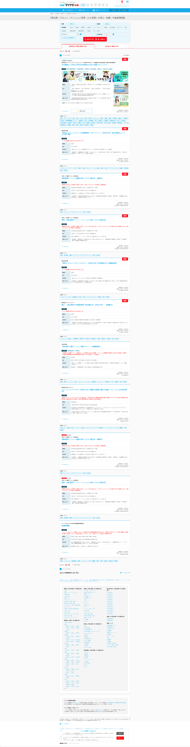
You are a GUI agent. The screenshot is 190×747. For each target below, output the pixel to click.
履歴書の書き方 (111, 627)
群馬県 (77, 633)
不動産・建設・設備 (89, 614)
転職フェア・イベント (113, 728)
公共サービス (67, 610)
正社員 (74, 122)
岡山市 (67, 672)
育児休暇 (93, 122)
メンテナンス (63, 168)
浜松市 (72, 657)
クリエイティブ (68, 606)
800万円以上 (110, 601)
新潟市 (67, 646)
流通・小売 (87, 605)
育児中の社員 (99, 122)
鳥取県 (67, 669)
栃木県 (72, 633)
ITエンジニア (67, 599)
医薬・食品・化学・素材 (70, 603)
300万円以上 (110, 592)
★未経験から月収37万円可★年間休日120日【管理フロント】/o (84, 65)
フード (86, 606)
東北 (92, 4)
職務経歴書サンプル (112, 625)
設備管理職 (65, 526)
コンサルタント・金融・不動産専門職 (72, 605)
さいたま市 (73, 639)
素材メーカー (87, 594)
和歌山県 (78, 662)
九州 (103, 5)
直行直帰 (126, 168)
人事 (75, 381)
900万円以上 (110, 603)
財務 (83, 427)
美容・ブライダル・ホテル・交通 (71, 614)
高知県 (67, 677)
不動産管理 (75, 338)
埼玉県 (91, 125)
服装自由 (126, 118)
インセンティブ (74, 212)
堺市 (77, 664)
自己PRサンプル (111, 628)
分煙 (85, 120)
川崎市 (72, 641)
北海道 (88, 4)
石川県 (72, 650)
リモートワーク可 (88, 633)
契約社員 (86, 654)
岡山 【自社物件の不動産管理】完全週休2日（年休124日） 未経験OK (87, 305)
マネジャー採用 (88, 647)
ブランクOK (125, 122)
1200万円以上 (110, 608)
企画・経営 (67, 596)
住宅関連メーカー (88, 596)
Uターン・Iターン (111, 636)
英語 (101, 118)
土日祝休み (123, 120)
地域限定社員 (63, 125)
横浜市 (67, 641)
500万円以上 (110, 595)
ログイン (121, 3)
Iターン (75, 120)
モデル (81, 118)
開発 (69, 427)
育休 (96, 120)
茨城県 (67, 633)
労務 (83, 168)
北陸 (107, 4)
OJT (112, 381)
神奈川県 (86, 125)
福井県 (77, 650)
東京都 (81, 125)
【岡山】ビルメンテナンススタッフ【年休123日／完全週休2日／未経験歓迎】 (89, 263)
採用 (86, 118)
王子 (65, 118)
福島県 (77, 627)
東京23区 (78, 639)
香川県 (72, 676)
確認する (120, 738)
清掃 (65, 381)
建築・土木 (67, 598)
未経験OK (87, 643)
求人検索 (62, 728)
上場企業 (86, 645)
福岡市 (67, 686)
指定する (72, 23)
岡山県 (65, 170)
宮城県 (77, 626)
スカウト (114, 10)
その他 (86, 621)
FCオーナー (87, 664)
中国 (83, 5)
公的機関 (86, 619)
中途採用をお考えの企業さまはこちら (122, 6)
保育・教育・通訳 (68, 615)
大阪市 (72, 664)
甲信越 (103, 4)
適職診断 (109, 641)
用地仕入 (69, 338)
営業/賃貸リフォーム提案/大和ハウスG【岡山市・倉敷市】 (82, 178)
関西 (92, 5)
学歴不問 (115, 118)
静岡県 (72, 653)
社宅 (118, 120)
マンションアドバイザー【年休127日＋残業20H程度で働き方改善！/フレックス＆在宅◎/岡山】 (94, 390)
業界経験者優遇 (69, 120)
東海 (88, 5)
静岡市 (67, 657)
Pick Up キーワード (70, 728)
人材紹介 (86, 657)
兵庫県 (67, 662)
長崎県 (77, 681)
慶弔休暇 (119, 122)
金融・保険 (87, 610)
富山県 (67, 650)
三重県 (67, 655)
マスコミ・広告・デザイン (90, 608)
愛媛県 (77, 676)
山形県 (72, 627)
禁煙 (99, 338)
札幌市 (70, 622)
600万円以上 (110, 597)
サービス (86, 601)
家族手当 (103, 338)
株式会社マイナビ (75, 702)
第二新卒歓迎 (87, 627)
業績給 (121, 427)
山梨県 (72, 645)
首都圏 (99, 4)
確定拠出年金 (112, 120)
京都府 (72, 660)
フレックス (88, 381)
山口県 (72, 670)
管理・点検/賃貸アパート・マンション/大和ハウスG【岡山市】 (84, 220)
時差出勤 (114, 122)
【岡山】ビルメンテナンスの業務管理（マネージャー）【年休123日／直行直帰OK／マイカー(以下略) (93, 133)
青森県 (67, 626)
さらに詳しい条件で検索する (68, 37)
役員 (85, 666)
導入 (72, 427)
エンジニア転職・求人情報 (113, 644)
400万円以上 (110, 594)
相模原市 (78, 641)
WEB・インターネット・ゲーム (71, 617)
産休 (102, 168)
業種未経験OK (110, 620)
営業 (61, 212)
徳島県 (67, 676)
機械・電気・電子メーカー (90, 592)
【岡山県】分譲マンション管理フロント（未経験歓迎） (81, 346)
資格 (108, 637)
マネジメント (96, 118)
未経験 (79, 122)
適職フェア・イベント (112, 632)
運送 (80, 168)
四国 (99, 5)
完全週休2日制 (87, 638)
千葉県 (72, 636)
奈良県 (72, 662)
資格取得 (81, 120)
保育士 (90, 118)
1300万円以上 (110, 610)
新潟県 (67, 645)
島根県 (72, 669)
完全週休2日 (74, 296)
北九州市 (73, 686)
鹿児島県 (68, 684)
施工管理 (66, 255)
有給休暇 (69, 122)
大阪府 (77, 660)
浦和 (61, 118)
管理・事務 (67, 612)
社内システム (63, 427)
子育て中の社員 (107, 122)
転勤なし (120, 118)
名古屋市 (78, 657)
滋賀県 (67, 660)
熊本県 (67, 682)
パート (80, 212)
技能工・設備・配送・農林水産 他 (72, 608)
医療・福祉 (67, 594)
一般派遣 (86, 661)
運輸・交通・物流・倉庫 (89, 615)
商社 (85, 599)
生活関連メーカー (88, 598)
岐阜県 (67, 653)
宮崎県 (77, 682)
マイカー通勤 (96, 168)
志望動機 (109, 630)
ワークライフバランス (113, 168)
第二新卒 (62, 120)
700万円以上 (110, 599)
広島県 (67, 670)
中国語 (105, 118)
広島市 (72, 672)
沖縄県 (72, 684)
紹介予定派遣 (87, 663)
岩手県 (72, 626)
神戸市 (67, 665)
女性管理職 (90, 120)
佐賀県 (72, 681)
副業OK (86, 635)
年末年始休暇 (63, 122)
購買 (79, 561)
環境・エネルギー (88, 617)
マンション (66, 212)
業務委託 (86, 655)
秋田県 (67, 627)
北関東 (95, 4)
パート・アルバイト (89, 659)
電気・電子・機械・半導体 (70, 601)
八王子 (69, 118)
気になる (124, 10)
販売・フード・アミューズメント (71, 592)
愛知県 (116, 561)
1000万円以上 (110, 604)
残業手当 (100, 120)
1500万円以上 (110, 613)
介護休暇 (106, 120)
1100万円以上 (110, 606)
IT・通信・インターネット (90, 590)
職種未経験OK (110, 618)
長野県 (77, 645)
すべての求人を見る (126, 572)
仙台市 (67, 629)
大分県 (72, 682)
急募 (110, 118)
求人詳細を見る (65, 111)
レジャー (86, 603)
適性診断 (109, 634)
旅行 (77, 118)
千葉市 (67, 639)
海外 (107, 5)
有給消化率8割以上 (88, 629)
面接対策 (109, 639)
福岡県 (67, 681)
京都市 (67, 664)
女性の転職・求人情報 (112, 646)
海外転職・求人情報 (112, 643)
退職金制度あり (88, 642)
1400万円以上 (110, 611)
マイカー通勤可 (88, 640)
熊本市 (77, 686)
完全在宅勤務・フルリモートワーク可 (92, 631)
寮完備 (87, 122)
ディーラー (70, 168)
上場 (83, 122)
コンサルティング (88, 612)
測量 (71, 255)
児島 (73, 118)
